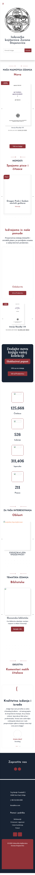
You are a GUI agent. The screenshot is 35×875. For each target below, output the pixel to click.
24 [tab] (22, 566)
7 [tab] (26, 140)
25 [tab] (25, 566)
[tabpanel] (17, 108)
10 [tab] (18, 220)
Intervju (17, 206)
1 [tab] (9, 140)
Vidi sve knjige (17, 146)
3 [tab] (15, 140)
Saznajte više (17, 629)
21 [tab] (13, 566)
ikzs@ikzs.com (15, 805)
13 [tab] (15, 563)
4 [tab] (18, 140)
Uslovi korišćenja (17, 825)
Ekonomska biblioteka (17, 618)
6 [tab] (23, 140)
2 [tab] (12, 140)
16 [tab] (23, 563)
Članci (7, 177)
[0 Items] (32, 3)
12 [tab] (12, 563)
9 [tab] (30, 218)
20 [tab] (10, 566)
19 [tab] (7, 566)
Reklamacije (17, 819)
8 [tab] (27, 218)
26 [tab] (28, 566)
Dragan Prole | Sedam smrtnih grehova (17, 202)
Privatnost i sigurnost (17, 822)
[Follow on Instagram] (19, 769)
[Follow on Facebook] (15, 769)
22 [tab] (16, 566)
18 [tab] (29, 563)
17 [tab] (26, 563)
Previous (2, 108)
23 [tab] (19, 566)
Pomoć (17, 828)
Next (33, 108)
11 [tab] (9, 563)
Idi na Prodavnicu (17, 293)
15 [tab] (20, 563)
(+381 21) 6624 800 (16, 800)
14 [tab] (17, 563)
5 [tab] (20, 140)
